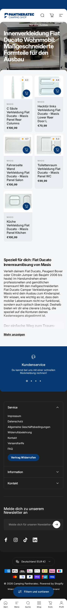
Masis (10, 104)
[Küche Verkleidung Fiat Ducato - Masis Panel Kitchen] (18, 201)
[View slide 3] (36, 381)
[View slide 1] (27, 381)
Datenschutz (15, 421)
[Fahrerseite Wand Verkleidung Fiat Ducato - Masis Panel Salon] (18, 145)
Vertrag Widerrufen (23, 457)
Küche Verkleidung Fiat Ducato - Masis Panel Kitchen (18, 227)
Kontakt (12, 437)
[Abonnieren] (56, 524)
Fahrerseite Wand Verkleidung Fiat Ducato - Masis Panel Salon (18, 172)
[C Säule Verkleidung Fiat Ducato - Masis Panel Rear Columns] (18, 87)
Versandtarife (16, 443)
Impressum (14, 416)
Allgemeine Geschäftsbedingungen (29, 426)
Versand (55, 589)
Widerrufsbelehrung (20, 432)
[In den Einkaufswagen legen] (26, 93)
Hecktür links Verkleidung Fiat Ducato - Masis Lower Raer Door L (49, 113)
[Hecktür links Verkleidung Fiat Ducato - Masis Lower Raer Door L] (49, 86)
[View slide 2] (31, 381)
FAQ (10, 448)
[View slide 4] (40, 381)
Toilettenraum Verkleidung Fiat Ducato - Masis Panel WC (49, 170)
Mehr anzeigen (14, 334)
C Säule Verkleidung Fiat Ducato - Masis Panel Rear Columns (18, 116)
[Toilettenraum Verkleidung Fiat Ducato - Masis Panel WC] (49, 145)
